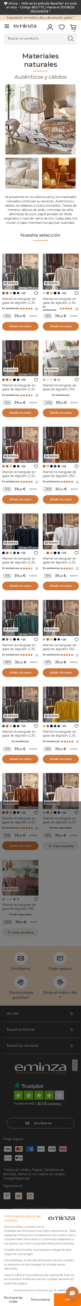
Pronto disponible (60, 827)
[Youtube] (18, 1196)
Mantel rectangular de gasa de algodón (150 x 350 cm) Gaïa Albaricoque (60, 478)
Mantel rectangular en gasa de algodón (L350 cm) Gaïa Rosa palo (60, 822)
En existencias (10, 308)
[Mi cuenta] (50, 28)
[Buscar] (70, 38)
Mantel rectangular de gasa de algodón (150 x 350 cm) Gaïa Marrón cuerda (60, 651)
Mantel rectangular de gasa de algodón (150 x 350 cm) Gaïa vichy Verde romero (60, 391)
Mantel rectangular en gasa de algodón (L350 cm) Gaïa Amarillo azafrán (60, 737)
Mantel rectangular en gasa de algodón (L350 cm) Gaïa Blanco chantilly (60, 564)
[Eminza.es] (25, 26)
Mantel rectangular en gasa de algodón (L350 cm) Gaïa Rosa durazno (19, 476)
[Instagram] (30, 1196)
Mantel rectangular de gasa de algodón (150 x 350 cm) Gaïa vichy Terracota (19, 910)
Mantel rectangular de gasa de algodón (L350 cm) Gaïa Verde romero (19, 303)
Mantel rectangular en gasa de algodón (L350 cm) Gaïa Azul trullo (19, 649)
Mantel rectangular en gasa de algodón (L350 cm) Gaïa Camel (19, 389)
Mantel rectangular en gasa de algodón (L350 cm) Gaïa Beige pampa (60, 303)
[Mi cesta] (73, 28)
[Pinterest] (6, 1196)
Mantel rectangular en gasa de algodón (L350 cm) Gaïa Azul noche (19, 562)
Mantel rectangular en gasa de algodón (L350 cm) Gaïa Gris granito (19, 735)
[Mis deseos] (61, 28)
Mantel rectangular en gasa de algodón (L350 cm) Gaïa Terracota (19, 822)
